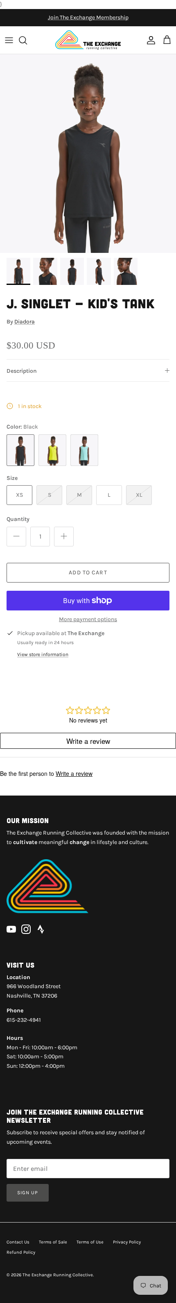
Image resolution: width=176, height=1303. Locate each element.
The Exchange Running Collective (58, 1275)
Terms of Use (90, 1242)
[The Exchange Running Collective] (88, 40)
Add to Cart (88, 572)
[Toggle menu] (9, 40)
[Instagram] (26, 929)
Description (22, 370)
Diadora (24, 321)
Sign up (27, 1192)
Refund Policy (21, 1252)
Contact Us (18, 1242)
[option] (88, 153)
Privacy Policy (127, 1242)
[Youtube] (11, 929)
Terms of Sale (53, 1242)
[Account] (149, 40)
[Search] (27, 40)
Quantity (18, 519)
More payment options (88, 619)
